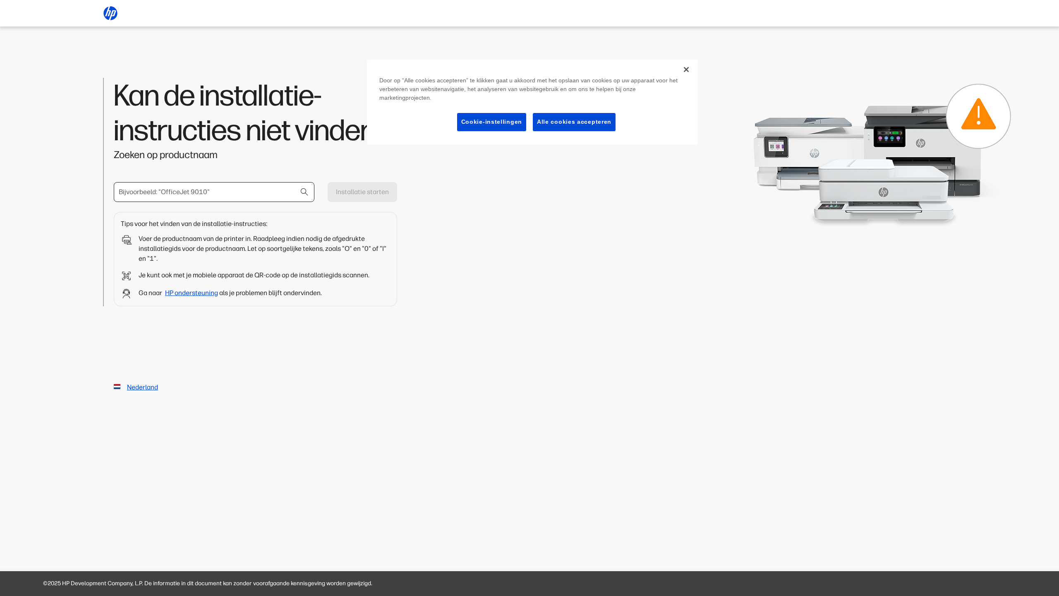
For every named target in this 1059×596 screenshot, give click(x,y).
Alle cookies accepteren (574, 121)
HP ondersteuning (191, 293)
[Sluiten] (686, 69)
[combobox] (214, 192)
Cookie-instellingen (491, 121)
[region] (532, 102)
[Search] (304, 192)
